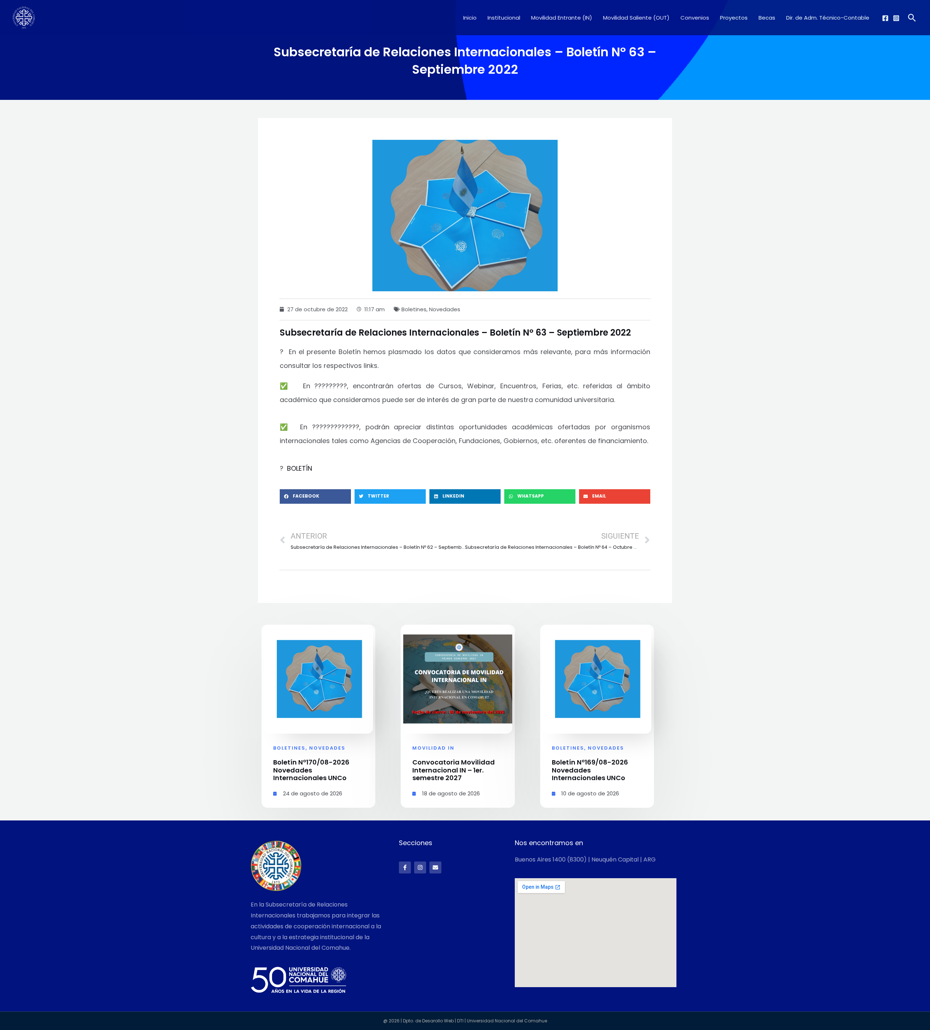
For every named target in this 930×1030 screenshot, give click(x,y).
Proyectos (734, 17)
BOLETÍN (299, 468)
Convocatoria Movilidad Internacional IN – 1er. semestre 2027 (453, 770)
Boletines (413, 309)
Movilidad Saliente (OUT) (636, 17)
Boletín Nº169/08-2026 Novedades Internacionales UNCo (590, 770)
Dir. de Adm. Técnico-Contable (827, 17)
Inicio (470, 17)
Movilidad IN (433, 748)
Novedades (444, 309)
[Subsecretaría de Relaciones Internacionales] (24, 17)
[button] (912, 17)
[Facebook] (885, 18)
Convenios (694, 17)
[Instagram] (896, 18)
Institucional (504, 17)
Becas (767, 17)
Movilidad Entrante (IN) (561, 17)
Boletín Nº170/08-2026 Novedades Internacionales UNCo (311, 770)
